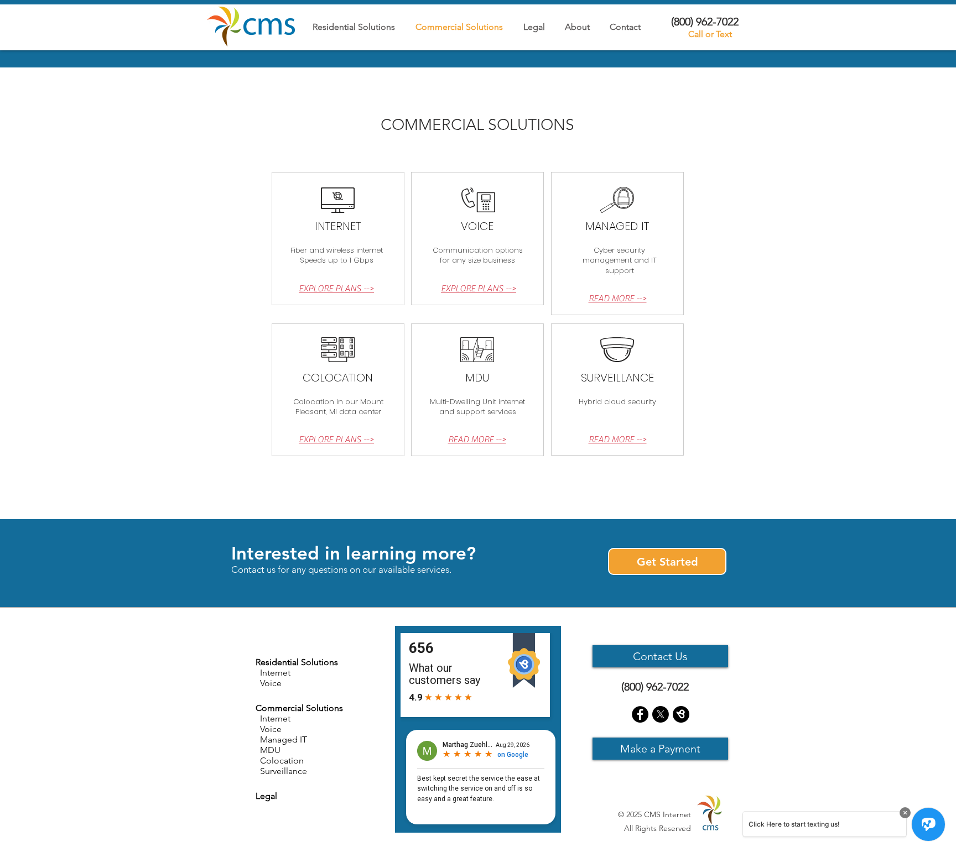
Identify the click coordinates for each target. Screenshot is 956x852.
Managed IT (281, 739)
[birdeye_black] (681, 714)
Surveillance (281, 771)
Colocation (280, 760)
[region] (338, 238)
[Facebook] (640, 714)
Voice (269, 729)
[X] (660, 714)
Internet (273, 718)
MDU (268, 750)
